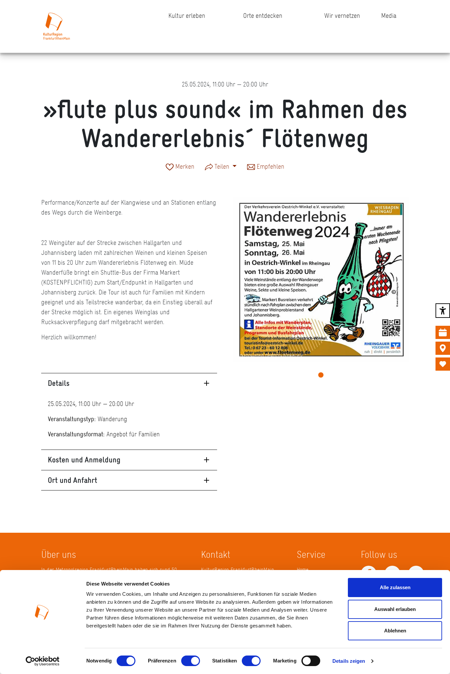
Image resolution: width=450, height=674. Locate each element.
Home (302, 569)
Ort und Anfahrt (72, 480)
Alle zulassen (395, 587)
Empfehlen (269, 167)
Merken (184, 167)
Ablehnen (395, 630)
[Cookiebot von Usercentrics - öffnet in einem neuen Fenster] (42, 661)
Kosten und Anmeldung (84, 459)
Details (59, 383)
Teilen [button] (222, 166)
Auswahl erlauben (395, 609)
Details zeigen (348, 661)
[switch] (190, 661)
